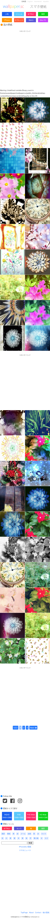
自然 (29, 834)
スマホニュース (25, 850)
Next (32, 727)
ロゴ (46, 838)
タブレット (19, 20)
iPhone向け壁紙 (25, 847)
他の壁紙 (46, 912)
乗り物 (36, 838)
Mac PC (43, 20)
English (30, 1)
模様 (8, 834)
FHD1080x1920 (18, 816)
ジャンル (19, 14)
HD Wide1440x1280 (43, 816)
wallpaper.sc (34, 917)
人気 (7, 14)
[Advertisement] (25, 57)
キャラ (19, 828)
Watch (31, 20)
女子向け (31, 14)
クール (23, 834)
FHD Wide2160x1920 (31, 816)
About (31, 912)
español (46, 1)
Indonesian (38, 1)
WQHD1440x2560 (7, 816)
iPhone (7, 20)
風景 (43, 14)
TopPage (24, 912)
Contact (38, 912)
